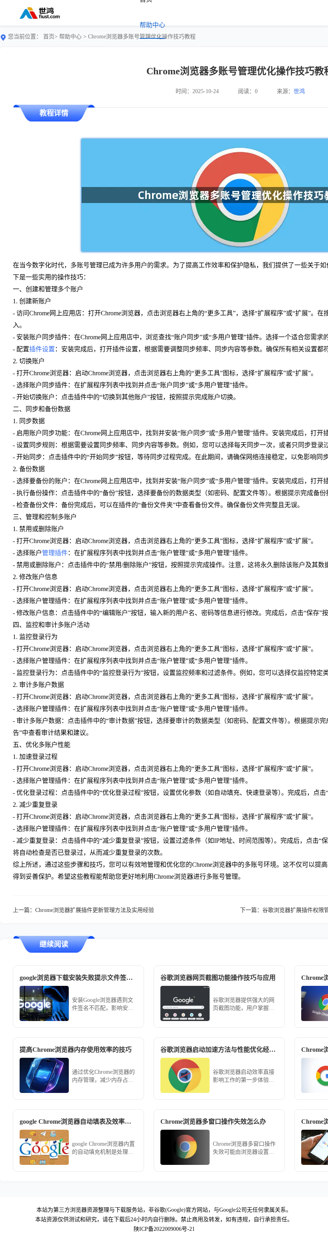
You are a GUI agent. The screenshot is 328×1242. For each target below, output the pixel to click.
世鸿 (299, 91)
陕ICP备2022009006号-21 (164, 1229)
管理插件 (55, 552)
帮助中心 (152, 25)
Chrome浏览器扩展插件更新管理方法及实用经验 (94, 910)
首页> (50, 37)
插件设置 (42, 349)
